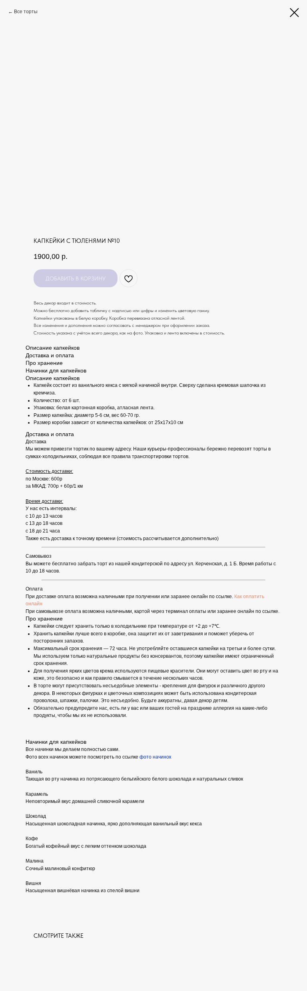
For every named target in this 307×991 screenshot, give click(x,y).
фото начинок (155, 757)
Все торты (26, 11)
